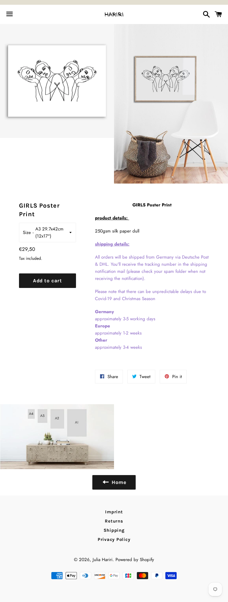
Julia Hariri (103, 559)
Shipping (114, 530)
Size (27, 232)
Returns (114, 521)
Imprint (114, 512)
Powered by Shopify (134, 559)
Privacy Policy (114, 539)
